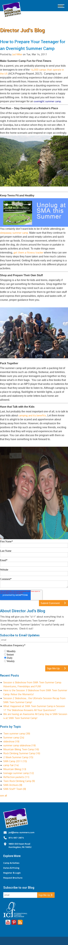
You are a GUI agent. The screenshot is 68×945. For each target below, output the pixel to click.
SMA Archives (12, 785)
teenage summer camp (18, 773)
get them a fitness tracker (28, 252)
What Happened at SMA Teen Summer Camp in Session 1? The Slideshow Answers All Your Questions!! (34, 708)
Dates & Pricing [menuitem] (11, 867)
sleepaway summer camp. (14, 233)
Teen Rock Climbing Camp (19, 781)
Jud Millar (17, 54)
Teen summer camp (16, 733)
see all (3, 795)
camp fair (11, 765)
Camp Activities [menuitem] (11, 863)
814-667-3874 (16, 837)
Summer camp (13, 737)
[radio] (35, 651)
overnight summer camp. (48, 101)
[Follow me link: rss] (20, 923)
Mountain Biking (14, 769)
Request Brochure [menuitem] (12, 877)
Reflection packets (16, 777)
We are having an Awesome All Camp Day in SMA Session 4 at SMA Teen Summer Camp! (35, 716)
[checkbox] (34, 656)
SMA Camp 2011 (15, 761)
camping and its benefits (32, 415)
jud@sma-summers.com (21, 832)
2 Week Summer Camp (18, 757)
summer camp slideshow (19, 745)
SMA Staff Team (14, 789)
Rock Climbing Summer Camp (21, 753)
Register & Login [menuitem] (12, 872)
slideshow (11, 741)
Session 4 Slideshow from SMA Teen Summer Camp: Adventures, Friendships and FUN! (32, 684)
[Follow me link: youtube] (8, 923)
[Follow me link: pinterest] (14, 923)
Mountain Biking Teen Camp (21, 749)
